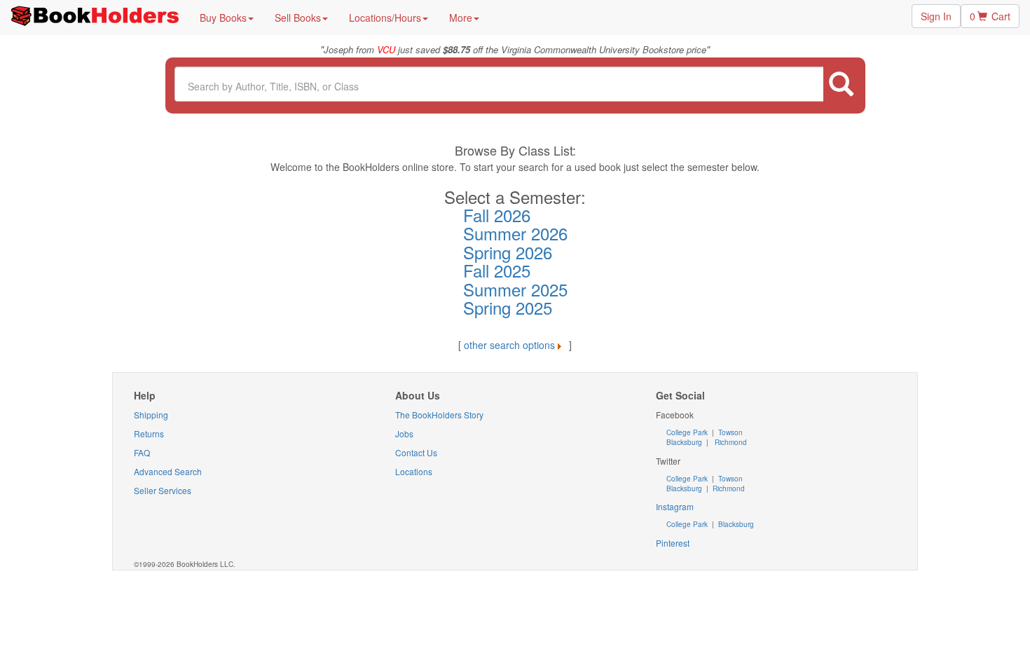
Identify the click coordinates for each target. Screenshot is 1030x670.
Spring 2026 (507, 252)
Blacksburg (684, 442)
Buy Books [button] (223, 18)
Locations (413, 471)
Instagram (675, 506)
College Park (688, 432)
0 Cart (990, 16)
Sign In (936, 16)
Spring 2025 (507, 307)
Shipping (151, 415)
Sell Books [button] (298, 18)
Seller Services (162, 490)
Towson (729, 432)
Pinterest (672, 543)
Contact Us (416, 452)
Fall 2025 (496, 270)
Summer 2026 (515, 233)
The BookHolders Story (439, 415)
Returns (149, 433)
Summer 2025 (515, 289)
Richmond (730, 442)
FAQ (142, 452)
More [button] (460, 18)
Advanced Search (168, 471)
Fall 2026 (496, 215)
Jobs (404, 433)
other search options (509, 345)
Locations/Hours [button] (385, 18)
